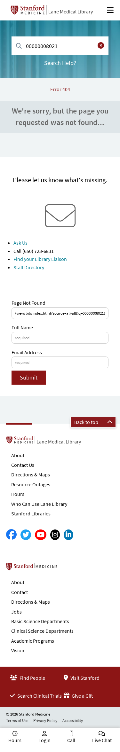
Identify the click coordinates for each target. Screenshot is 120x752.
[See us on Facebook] (11, 534)
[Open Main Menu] (110, 10)
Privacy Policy (45, 720)
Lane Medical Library (70, 11)
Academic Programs (32, 641)
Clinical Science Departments (42, 631)
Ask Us (20, 242)
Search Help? (60, 63)
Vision (17, 650)
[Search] (19, 46)
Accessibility (72, 720)
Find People (32, 678)
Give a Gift (82, 696)
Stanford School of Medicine (68, 568)
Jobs (16, 611)
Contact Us (22, 465)
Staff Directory (28, 267)
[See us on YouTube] (40, 534)
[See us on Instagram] (55, 534)
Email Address (27, 352)
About (17, 455)
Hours (17, 494)
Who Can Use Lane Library (39, 504)
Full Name (22, 327)
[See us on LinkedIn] (68, 534)
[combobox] (60, 45)
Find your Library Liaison (40, 259)
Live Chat (102, 740)
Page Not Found (28, 303)
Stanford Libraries (31, 513)
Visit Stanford (84, 678)
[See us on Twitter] (25, 534)
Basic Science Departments (40, 621)
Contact (19, 592)
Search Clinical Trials (39, 696)
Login (44, 740)
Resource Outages (30, 484)
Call (71, 740)
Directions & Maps (30, 474)
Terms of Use (17, 720)
